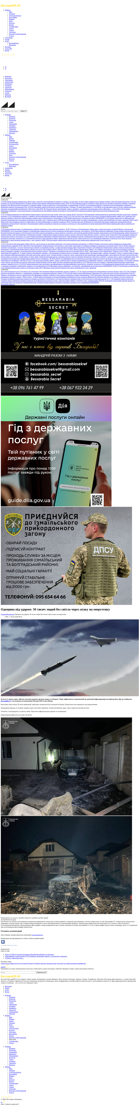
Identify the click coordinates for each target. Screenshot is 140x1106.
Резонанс (8, 76)
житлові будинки (27, 963)
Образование (9, 89)
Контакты (12, 45)
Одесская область (15, 15)
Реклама (8, 47)
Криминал (8, 84)
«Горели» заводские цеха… (14, 958)
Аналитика (9, 38)
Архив (7, 39)
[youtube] (5, 55)
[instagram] (8, 55)
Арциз (11, 28)
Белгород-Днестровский (17, 34)
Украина (12, 14)
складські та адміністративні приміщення (71, 963)
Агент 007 (8, 49)
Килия (11, 25)
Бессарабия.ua (14, 43)
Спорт (7, 93)
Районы (7, 10)
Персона (8, 95)
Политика (8, 78)
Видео (7, 50)
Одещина (37, 963)
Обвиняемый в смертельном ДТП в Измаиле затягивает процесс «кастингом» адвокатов (36, 956)
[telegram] (11, 55)
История (8, 96)
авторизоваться (37, 935)
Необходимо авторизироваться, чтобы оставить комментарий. (22, 938)
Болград (12, 23)
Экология (8, 87)
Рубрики (8, 115)
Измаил (11, 19)
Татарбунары (13, 26)
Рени (11, 21)
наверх (3, 967)
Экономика (9, 80)
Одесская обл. (14, 144)
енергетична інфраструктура (11, 963)
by (2, 1102)
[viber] (14, 55)
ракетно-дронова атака (48, 963)
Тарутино (12, 32)
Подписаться (41, 972)
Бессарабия (13, 17)
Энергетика (9, 82)
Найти (23, 111)
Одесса (11, 36)
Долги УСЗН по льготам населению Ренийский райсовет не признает (29, 954)
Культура (8, 91)
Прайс (7, 988)
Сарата (11, 30)
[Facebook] (2, 55)
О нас (7, 41)
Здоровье (8, 85)
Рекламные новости (8, 284)
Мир (10, 12)
